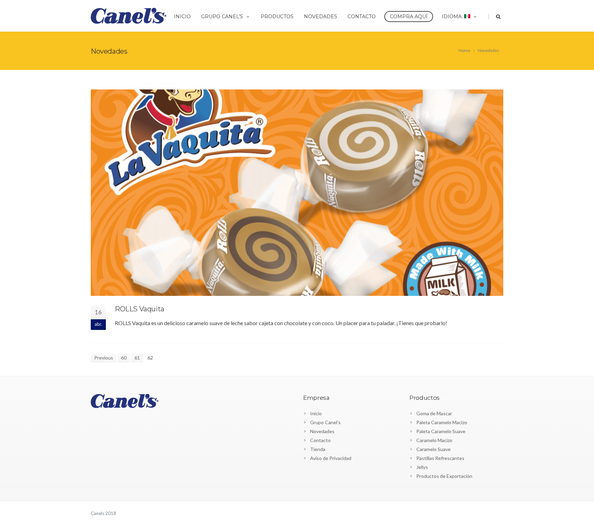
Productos (277, 16)
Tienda (317, 449)
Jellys (422, 467)
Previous (103, 358)
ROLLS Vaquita (139, 309)
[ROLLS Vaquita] (297, 192)
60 (123, 358)
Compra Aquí (409, 16)
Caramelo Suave (433, 449)
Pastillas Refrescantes (440, 458)
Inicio (182, 16)
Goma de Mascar (434, 413)
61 (137, 358)
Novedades (320, 16)
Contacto (362, 16)
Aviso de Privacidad (330, 458)
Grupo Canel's (325, 422)
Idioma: (453, 16)
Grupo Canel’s (222, 16)
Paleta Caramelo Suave (440, 431)
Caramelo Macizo (434, 440)
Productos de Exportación (444, 476)
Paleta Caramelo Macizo (441, 422)
